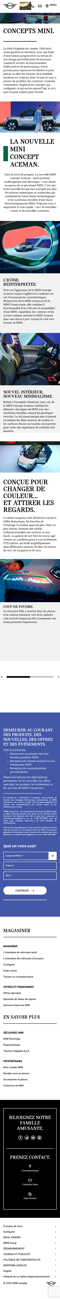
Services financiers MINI (16, 1005)
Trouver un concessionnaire (18, 977)
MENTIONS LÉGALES (15, 1265)
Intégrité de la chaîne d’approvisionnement (26, 1276)
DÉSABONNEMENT (13, 1248)
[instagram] (39, 1137)
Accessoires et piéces (15, 1079)
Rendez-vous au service (16, 1073)
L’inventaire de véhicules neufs (20, 952)
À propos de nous (12, 1226)
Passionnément (11, 1045)
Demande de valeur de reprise (19, 999)
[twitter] (26, 1137)
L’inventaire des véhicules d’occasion (23, 958)
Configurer (9, 964)
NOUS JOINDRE (11, 1237)
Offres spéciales (12, 993)
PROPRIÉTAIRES (12, 1061)
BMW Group (9, 1243)
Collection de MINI (13, 1085)
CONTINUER (22, 890)
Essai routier (10, 971)
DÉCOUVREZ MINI (13, 1033)
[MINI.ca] (8, 6)
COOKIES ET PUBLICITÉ (16, 1254)
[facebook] (20, 1137)
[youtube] (33, 1137)
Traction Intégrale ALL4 (16, 1051)
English (7, 1271)
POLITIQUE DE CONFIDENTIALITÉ (21, 1260)
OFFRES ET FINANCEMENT (18, 987)
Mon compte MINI (13, 1067)
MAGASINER (10, 946)
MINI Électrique (11, 1039)
